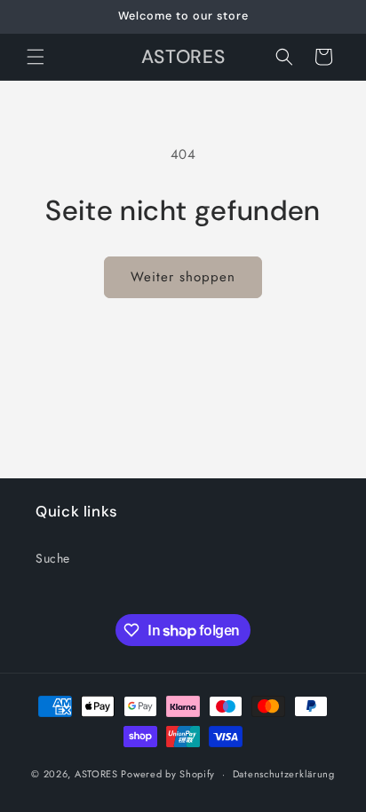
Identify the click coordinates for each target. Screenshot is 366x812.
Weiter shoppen (183, 277)
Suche (53, 558)
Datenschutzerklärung (284, 774)
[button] (35, 56)
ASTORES (96, 774)
